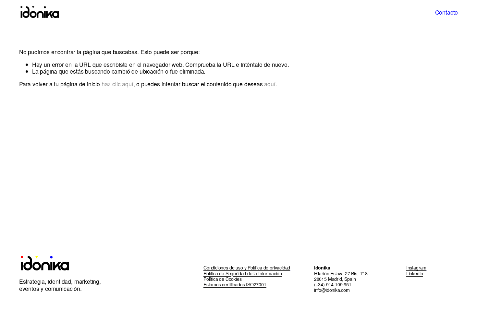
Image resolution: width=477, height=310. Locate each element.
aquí (269, 84)
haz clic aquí (117, 84)
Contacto (446, 12)
